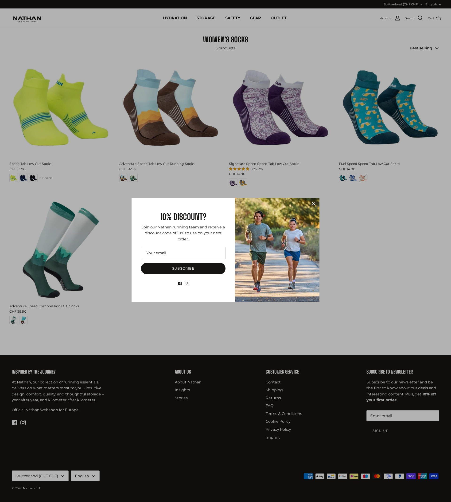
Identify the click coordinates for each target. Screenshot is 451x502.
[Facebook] (180, 283)
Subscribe (183, 268)
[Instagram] (186, 283)
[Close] (313, 204)
